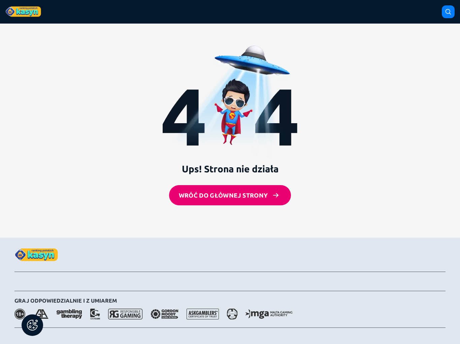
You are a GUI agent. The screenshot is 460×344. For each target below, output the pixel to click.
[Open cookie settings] (32, 325)
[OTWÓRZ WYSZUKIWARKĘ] (448, 11)
